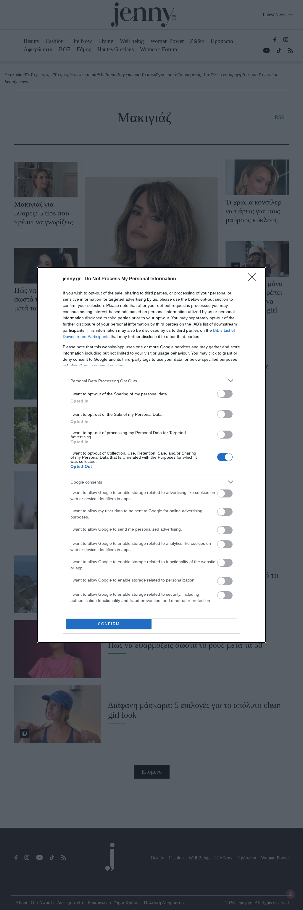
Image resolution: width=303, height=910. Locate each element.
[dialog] (151, 455)
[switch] (225, 394)
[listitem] (151, 381)
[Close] (254, 279)
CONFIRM (109, 624)
